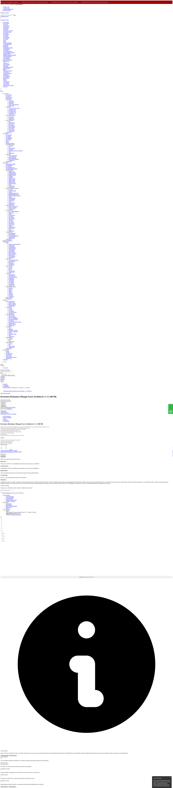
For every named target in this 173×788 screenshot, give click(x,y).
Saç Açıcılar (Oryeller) (8, 30)
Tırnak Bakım (12, 203)
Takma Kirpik (12, 315)
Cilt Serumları (12, 274)
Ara (14, 15)
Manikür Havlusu (12, 173)
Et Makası (11, 176)
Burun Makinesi (12, 233)
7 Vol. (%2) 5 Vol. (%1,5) (14, 108)
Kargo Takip (8, 507)
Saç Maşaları (6, 50)
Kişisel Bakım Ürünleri (8, 67)
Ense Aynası (11, 228)
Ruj (9, 340)
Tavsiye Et (8, 414)
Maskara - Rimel (12, 324)
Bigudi (4, 41)
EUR (8, 8)
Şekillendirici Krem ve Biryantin (16, 150)
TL (4, 8)
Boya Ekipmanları (7, 32)
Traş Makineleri (6, 58)
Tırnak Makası (12, 199)
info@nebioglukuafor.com (15, 514)
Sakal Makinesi (12, 237)
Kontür (10, 332)
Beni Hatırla (5, 375)
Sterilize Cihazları (12, 207)
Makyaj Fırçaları (12, 303)
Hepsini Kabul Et (13, 755)
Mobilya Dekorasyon (13, 206)
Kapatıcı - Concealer (13, 331)
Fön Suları (11, 145)
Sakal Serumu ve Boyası (8, 85)
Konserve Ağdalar (12, 254)
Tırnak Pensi (11, 200)
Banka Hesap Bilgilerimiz (11, 506)
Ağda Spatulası (12, 249)
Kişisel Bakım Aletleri (8, 47)
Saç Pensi (11, 220)
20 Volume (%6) (12, 110)
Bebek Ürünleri (6, 68)
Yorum (4, 418)
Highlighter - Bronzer (13, 330)
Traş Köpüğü (6, 83)
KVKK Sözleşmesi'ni (6, 493)
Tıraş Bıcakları (12, 271)
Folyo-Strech (6, 27)
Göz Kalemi (11, 311)
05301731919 (17, 513)
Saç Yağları (5, 35)
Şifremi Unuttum (11, 375)
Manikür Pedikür (6, 53)
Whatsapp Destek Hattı (8, 9)
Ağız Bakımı (6, 63)
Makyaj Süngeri (12, 305)
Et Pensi (10, 192)
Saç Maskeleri (6, 38)
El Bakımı (11, 177)
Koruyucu (11, 295)
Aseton (10, 343)
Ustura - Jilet (11, 224)
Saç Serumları (6, 34)
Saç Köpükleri (12, 148)
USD (6, 8)
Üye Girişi (5, 367)
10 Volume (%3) (12, 109)
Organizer (11, 294)
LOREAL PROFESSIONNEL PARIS (9, 450)
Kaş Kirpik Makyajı (7, 73)
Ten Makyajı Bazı (12, 334)
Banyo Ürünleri (6, 64)
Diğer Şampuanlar (12, 158)
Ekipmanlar (5, 46)
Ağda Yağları (11, 250)
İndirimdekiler (9, 505)
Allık (10, 328)
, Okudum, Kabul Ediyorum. (13, 493)
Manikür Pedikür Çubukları (14, 195)
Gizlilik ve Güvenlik (10, 501)
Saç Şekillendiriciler (7, 44)
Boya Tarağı (11, 128)
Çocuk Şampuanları (13, 155)
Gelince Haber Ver (5, 412)
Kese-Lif (10, 268)
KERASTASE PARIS (5, 393)
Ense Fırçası (11, 212)
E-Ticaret (83, 577)
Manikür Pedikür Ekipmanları (9, 55)
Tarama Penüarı (12, 227)
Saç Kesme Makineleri (13, 235)
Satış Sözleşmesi (9, 498)
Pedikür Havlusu (12, 183)
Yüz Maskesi (11, 281)
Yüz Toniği (11, 283)
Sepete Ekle (3, 406)
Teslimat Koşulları (10, 497)
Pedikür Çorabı (12, 178)
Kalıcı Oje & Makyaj (7, 59)
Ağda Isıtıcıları (12, 246)
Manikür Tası (11, 171)
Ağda (4, 62)
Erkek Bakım (6, 78)
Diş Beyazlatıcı (12, 261)
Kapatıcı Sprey (6, 25)
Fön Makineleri (6, 49)
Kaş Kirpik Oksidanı (13, 319)
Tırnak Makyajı (6, 76)
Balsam (4, 79)
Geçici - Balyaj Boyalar (14, 104)
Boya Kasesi (11, 125)
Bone (10, 121)
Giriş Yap (3, 376)
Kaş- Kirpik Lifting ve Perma (15, 322)
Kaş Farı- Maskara (13, 317)
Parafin (10, 196)
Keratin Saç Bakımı (7, 42)
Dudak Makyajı (6, 75)
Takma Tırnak (12, 346)
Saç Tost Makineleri (7, 51)
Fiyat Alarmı (13, 414)
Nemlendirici (11, 279)
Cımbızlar (11, 189)
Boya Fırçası (11, 124)
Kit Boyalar (11, 103)
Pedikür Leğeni (12, 179)
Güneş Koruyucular (13, 277)
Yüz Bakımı (11, 280)
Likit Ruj (11, 339)
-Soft (80, 577)
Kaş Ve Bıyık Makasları (14, 211)
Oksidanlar (5, 29)
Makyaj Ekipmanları (7, 70)
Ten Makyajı (6, 74)
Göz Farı (10, 309)
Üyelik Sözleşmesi (10, 496)
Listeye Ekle (3, 414)
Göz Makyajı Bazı (12, 312)
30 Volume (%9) (12, 111)
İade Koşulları (6, 421)
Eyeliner (10, 308)
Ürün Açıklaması (6, 416)
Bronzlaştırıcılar (12, 275)
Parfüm (10, 291)
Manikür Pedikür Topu (13, 193)
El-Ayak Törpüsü (12, 190)
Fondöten (11, 329)
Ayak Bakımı (11, 186)
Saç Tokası (11, 221)
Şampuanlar (5, 45)
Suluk (10, 229)
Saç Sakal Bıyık (6, 57)
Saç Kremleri (6, 36)
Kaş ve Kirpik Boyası (13, 318)
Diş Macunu (11, 263)
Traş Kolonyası (6, 81)
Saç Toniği (5, 39)
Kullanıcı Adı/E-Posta (5, 370)
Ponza (10, 184)
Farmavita (5, 86)
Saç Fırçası (11, 216)
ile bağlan (3, 379)
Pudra (10, 335)
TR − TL (7, 6)
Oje (9, 345)
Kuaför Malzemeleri (7, 56)
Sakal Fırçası (11, 223)
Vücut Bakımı (12, 284)
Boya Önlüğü (11, 127)
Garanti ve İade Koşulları (11, 500)
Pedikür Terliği (12, 181)
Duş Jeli (10, 267)
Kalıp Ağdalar (12, 251)
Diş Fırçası (11, 262)
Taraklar (10, 226)
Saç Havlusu (11, 217)
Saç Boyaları (6, 28)
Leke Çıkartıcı (12, 130)
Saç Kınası (5, 24)
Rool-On (10, 292)
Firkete (10, 213)
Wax (10, 151)
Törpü (10, 201)
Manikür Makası (12, 175)
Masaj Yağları (11, 255)
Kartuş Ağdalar (12, 252)
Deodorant (11, 288)
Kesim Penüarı (12, 215)
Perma (4, 40)
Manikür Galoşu (12, 172)
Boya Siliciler (6, 23)
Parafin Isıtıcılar (12, 198)
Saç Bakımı (5, 33)
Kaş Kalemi (11, 320)
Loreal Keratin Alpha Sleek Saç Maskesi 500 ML (11, 451)
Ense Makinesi (12, 234)
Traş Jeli (5, 80)
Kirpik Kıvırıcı (12, 323)
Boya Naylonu (12, 126)
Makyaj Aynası (12, 302)
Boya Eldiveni (12, 122)
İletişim (7, 508)
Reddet (82, 753)
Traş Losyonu (6, 84)
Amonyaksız (11, 102)
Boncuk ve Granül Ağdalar (14, 244)
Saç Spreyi (11, 149)
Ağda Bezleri (11, 245)
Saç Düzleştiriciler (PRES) (9, 52)
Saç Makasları (12, 218)
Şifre (2, 372)
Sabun (10, 269)
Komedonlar (11, 278)
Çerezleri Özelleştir (5, 755)
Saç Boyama (6, 22)
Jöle (9, 147)
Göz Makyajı (6, 72)
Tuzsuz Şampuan (12, 156)
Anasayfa (5, 384)
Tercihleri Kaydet (12, 786)
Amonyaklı (11, 100)
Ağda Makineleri (12, 247)
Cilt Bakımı (5, 66)
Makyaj (4, 69)
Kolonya (10, 290)
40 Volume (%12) (12, 113)
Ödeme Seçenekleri (7, 417)
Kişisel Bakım (6, 61)
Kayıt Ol (2, 378)
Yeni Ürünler (8, 503)
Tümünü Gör (11, 105)
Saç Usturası (11, 222)
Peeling (10, 289)
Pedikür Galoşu (12, 182)
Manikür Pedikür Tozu (13, 194)
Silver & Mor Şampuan (14, 159)
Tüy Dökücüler (12, 256)
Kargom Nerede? (7, 10)
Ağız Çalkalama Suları (13, 260)
